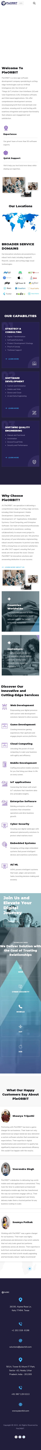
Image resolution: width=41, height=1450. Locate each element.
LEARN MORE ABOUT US (14, 567)
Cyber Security (19, 824)
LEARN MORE (13, 359)
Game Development (23, 724)
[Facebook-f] (20, 1437)
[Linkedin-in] (23, 1437)
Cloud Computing (21, 743)
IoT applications (20, 782)
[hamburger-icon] (20, 3)
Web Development (22, 705)
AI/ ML (14, 864)
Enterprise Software (23, 801)
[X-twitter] (16, 1437)
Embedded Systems (23, 843)
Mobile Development (23, 763)
